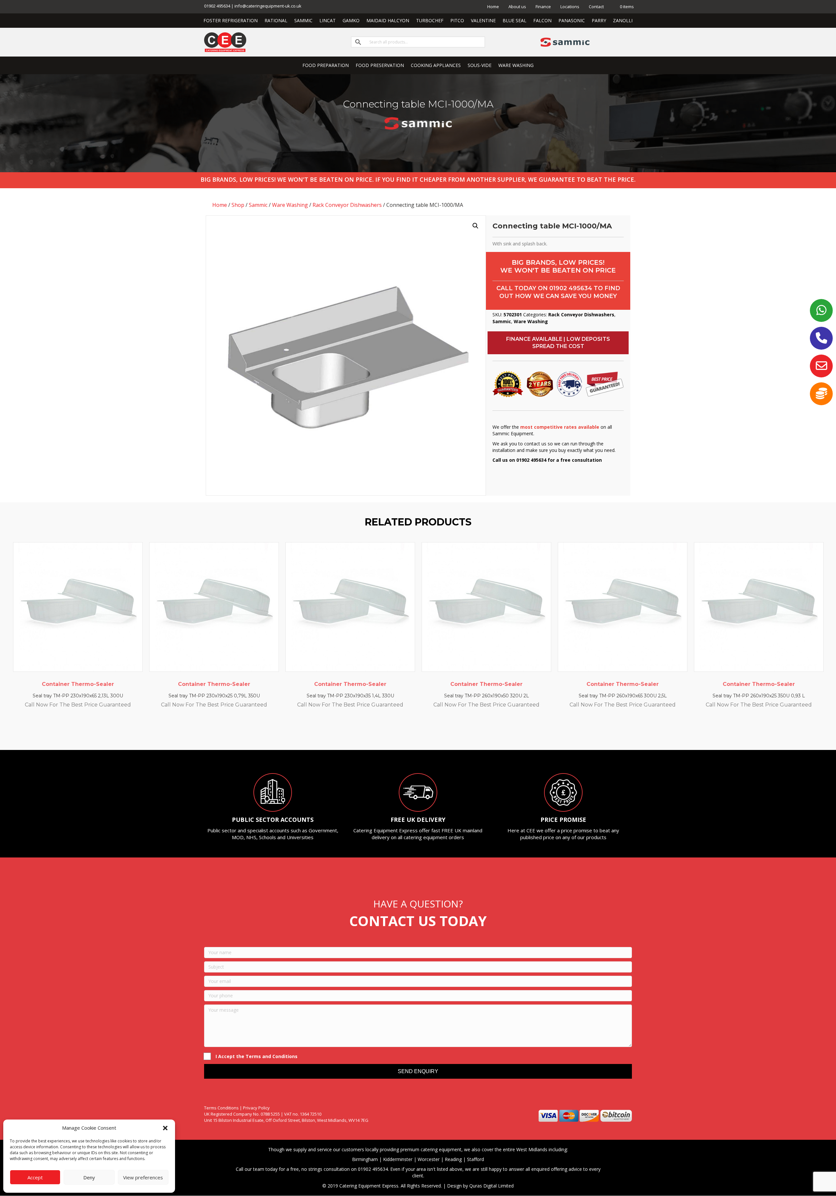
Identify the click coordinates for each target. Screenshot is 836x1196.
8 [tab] (441, 732)
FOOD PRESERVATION (380, 65)
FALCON (542, 20)
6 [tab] (428, 732)
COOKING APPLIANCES (436, 65)
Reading (453, 1159)
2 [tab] (401, 732)
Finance (543, 6)
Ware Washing (290, 204)
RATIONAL (276, 20)
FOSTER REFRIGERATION (230, 20)
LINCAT (327, 20)
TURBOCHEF (429, 20)
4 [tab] (414, 732)
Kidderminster (397, 1159)
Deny (89, 1177)
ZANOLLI (623, 20)
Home (493, 6)
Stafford (475, 1159)
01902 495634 (570, 288)
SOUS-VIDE (479, 65)
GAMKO (351, 20)
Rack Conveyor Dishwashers (347, 204)
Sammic (258, 204)
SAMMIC (303, 20)
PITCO (457, 20)
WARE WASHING (516, 65)
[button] (165, 1128)
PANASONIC (571, 20)
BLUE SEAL (514, 20)
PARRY (599, 20)
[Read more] (136, 553)
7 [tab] (434, 732)
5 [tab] (421, 732)
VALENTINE (483, 20)
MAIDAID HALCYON (387, 20)
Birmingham (365, 1159)
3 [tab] (408, 732)
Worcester (429, 1159)
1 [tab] (395, 732)
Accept (35, 1177)
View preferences (143, 1177)
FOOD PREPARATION (325, 65)
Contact (596, 6)
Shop (238, 204)
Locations (569, 6)
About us (517, 6)
